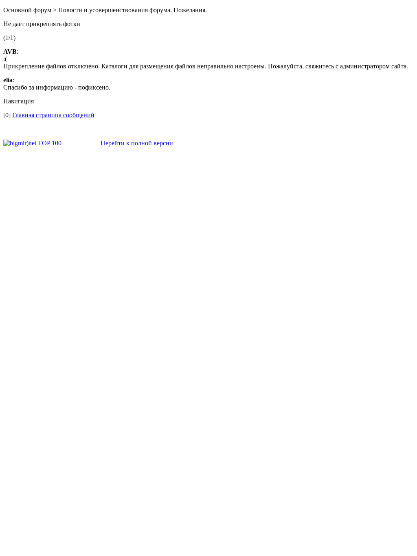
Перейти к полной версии (137, 143)
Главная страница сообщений (53, 115)
